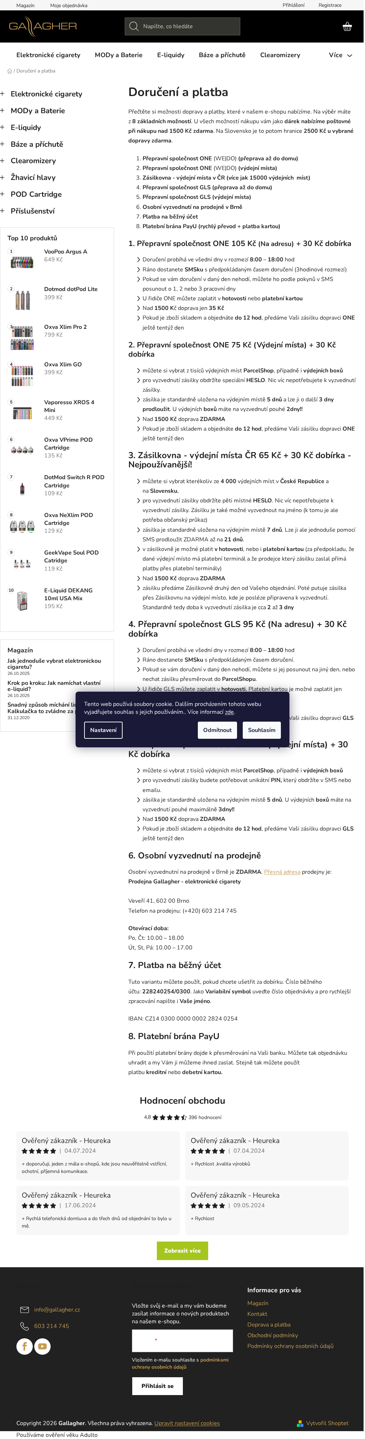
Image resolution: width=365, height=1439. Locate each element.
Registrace (330, 5)
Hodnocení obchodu (182, 1100)
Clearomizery (33, 161)
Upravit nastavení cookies (187, 1423)
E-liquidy (26, 127)
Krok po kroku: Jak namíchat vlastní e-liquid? (54, 686)
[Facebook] (24, 1346)
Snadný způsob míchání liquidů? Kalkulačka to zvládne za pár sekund (55, 708)
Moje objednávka (68, 5)
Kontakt (257, 1314)
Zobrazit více (182, 1251)
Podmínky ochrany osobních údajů (290, 1346)
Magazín (25, 5)
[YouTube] (42, 1346)
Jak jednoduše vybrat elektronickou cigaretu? (54, 664)
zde (229, 712)
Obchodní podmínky (272, 1335)
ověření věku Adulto (72, 1435)
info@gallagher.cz (57, 1310)
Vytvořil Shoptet (327, 1423)
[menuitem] (48, 55)
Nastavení (103, 730)
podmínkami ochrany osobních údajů (180, 1363)
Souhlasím (262, 730)
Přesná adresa (282, 872)
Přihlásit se (158, 1386)
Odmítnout (217, 730)
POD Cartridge (36, 194)
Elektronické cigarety (46, 94)
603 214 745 (51, 1326)
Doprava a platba (269, 1325)
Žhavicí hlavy (33, 177)
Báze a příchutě (37, 144)
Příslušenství (33, 211)
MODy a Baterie (38, 111)
